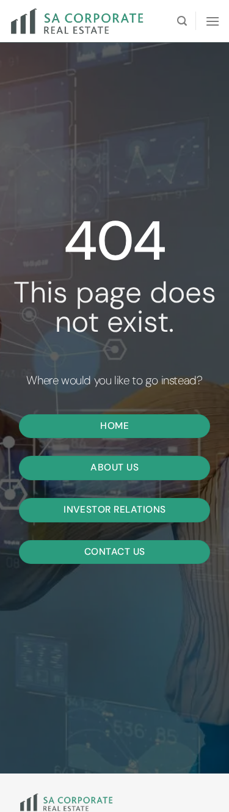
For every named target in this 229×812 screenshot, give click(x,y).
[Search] (182, 21)
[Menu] (212, 21)
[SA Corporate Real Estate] (82, 21)
